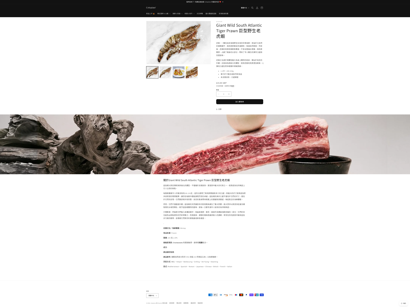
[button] (163, 13)
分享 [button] (219, 109)
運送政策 (193, 303)
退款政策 (171, 303)
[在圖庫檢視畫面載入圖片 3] (179, 72)
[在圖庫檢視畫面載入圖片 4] (192, 72)
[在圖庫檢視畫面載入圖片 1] (152, 72)
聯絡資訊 (200, 303)
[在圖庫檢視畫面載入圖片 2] (165, 72)
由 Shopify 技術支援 (161, 303)
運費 (232, 86)
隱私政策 (179, 303)
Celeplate (153, 303)
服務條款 (186, 303)
